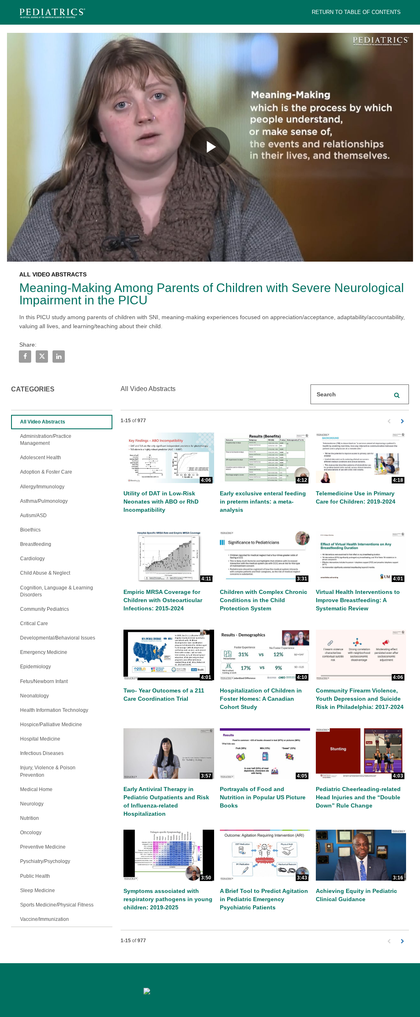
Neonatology (34, 696)
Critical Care (34, 623)
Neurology (31, 804)
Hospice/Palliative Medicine (51, 724)
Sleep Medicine (37, 890)
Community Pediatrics (44, 609)
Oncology (30, 832)
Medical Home (36, 789)
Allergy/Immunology (42, 487)
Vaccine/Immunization (44, 919)
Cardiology (32, 558)
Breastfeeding (35, 544)
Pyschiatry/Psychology (45, 861)
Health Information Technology (54, 710)
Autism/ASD (33, 515)
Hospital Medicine (40, 739)
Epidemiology (35, 667)
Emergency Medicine (43, 652)
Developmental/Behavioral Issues (57, 638)
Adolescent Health (40, 457)
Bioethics (30, 530)
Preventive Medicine (43, 847)
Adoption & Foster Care (46, 472)
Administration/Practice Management (45, 439)
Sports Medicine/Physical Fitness (57, 905)
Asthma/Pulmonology (44, 501)
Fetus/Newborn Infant (44, 681)
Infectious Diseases (42, 753)
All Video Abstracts (42, 422)
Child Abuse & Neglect (45, 573)
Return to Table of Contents (356, 12)
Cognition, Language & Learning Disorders (56, 591)
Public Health (35, 876)
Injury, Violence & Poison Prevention (47, 771)
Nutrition (29, 818)
